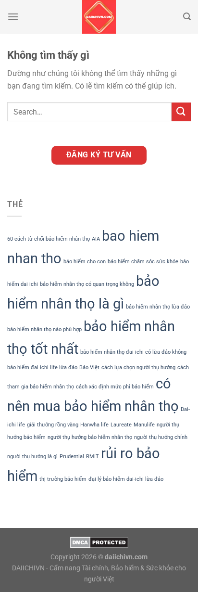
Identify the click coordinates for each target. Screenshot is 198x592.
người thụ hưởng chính (160, 437)
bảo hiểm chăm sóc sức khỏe (143, 261)
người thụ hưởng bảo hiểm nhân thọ (90, 437)
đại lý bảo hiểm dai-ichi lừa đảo (125, 479)
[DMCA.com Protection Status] (99, 542)
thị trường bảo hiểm (63, 479)
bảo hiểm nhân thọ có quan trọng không (87, 284)
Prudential (72, 456)
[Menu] (13, 16)
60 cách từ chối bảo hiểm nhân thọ (48, 239)
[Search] (187, 16)
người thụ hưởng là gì (32, 456)
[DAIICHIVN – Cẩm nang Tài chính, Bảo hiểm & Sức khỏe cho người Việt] (99, 17)
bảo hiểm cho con (84, 261)
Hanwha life (94, 425)
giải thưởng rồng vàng (52, 425)
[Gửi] (181, 112)
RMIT (92, 456)
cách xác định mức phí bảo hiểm (115, 387)
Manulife (144, 425)
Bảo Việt (89, 367)
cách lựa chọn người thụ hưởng (138, 367)
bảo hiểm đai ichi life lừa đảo (42, 367)
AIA (96, 239)
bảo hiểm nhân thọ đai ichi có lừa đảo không (133, 352)
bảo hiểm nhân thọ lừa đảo (158, 307)
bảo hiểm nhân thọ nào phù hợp (44, 329)
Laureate (121, 425)
